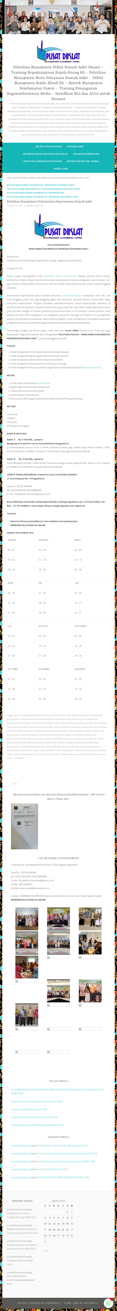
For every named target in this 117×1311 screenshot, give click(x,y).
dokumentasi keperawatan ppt (69, 719)
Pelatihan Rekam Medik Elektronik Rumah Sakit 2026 (37, 1101)
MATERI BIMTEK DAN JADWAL (83, 161)
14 (63, 1223)
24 (45, 1235)
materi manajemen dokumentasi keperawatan (42, 735)
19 (54, 1229)
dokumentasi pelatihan (43, 723)
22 (67, 1229)
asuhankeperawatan (71, 295)
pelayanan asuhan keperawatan (60, 275)
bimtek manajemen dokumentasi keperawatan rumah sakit (41, 185)
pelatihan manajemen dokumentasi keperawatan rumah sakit (43, 196)
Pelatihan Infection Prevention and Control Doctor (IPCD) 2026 (66, 1153)
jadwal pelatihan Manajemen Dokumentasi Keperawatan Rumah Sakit (40, 731)
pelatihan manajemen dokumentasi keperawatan (35, 192)
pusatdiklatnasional (33, 205)
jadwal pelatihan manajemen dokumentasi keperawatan (79, 727)
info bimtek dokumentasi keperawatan (73, 723)
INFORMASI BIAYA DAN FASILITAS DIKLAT (45, 153)
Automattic (91, 1303)
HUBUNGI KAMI (75, 146)
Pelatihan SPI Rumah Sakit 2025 (51, 1169)
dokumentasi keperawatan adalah (37, 719)
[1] (108, 1304)
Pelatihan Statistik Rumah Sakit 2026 (29, 1109)
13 (58, 1223)
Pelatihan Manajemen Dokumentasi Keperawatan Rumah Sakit (49, 201)
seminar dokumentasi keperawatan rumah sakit (36, 754)
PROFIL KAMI (61, 168)
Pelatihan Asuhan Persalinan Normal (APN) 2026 (34, 1117)
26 (54, 1235)
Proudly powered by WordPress (39, 1303)
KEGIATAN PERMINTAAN (86, 153)
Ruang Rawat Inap (92, 367)
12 (54, 1223)
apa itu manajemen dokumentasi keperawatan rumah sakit (42, 715)
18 (49, 1229)
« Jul (45, 1250)
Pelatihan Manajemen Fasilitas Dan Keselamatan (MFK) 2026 (65, 1161)
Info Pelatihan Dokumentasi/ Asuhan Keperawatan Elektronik (43, 189)
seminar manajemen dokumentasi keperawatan (82, 754)
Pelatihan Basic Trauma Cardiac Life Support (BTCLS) (62, 1145)
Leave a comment (15, 758)
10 (45, 1223)
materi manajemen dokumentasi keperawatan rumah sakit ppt (67, 738)
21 (63, 1229)
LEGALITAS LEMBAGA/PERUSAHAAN (42, 161)
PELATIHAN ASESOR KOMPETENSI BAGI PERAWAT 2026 (37, 1125)
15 (67, 1223)
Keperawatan (44, 383)
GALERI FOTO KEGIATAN (48, 146)
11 (49, 1223)
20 (58, 1229)
